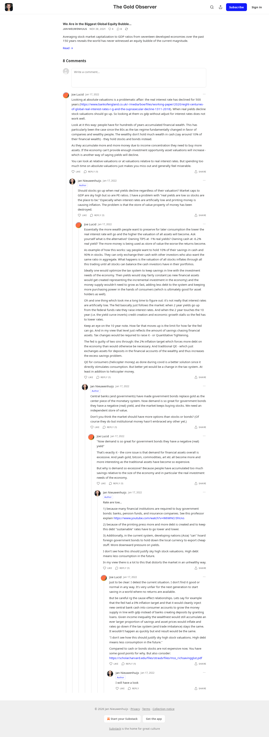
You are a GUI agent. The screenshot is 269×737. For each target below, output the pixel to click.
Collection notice (163, 709)
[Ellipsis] (204, 94)
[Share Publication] (220, 7)
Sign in (257, 7)
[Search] (212, 7)
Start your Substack (124, 719)
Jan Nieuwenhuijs (75, 28)
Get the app (154, 719)
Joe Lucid (77, 94)
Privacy (135, 709)
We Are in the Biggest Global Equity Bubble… (97, 24)
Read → (68, 48)
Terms (146, 709)
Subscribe (236, 7)
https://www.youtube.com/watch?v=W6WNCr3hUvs (149, 518)
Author (82, 185)
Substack (115, 728)
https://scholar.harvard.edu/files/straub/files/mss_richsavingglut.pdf (155, 658)
